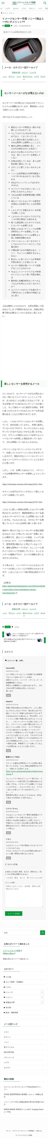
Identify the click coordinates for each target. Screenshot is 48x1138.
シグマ (36, 76)
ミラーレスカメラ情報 (11, 950)
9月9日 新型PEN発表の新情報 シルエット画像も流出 (23, 1095)
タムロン (7, 1067)
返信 (8, 695)
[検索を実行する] (42, 932)
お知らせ (39, 1131)
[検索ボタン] (45, 3)
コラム (7, 26)
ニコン (5, 76)
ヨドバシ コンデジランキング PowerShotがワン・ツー (23, 1088)
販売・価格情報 (12, 1012)
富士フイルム (27, 76)
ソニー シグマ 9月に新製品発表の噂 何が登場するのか (24, 1103)
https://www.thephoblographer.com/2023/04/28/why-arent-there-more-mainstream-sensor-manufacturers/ (23, 589)
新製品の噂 (16, 72)
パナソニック (9, 1057)
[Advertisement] (24, 346)
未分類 (8, 1007)
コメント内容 (10, 882)
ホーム (8, 1131)
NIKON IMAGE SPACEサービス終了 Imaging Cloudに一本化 (23, 1110)
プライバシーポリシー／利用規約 (23, 1131)
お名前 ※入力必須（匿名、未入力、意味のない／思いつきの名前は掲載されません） (23, 873)
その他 (8, 977)
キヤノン (11, 76)
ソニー (18, 76)
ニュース (33, 72)
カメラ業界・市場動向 (14, 982)
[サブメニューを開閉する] (42, 992)
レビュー (25, 72)
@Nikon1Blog (8, 953)
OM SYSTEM (9, 1052)
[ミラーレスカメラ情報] (24, 3)
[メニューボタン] (3, 3)
